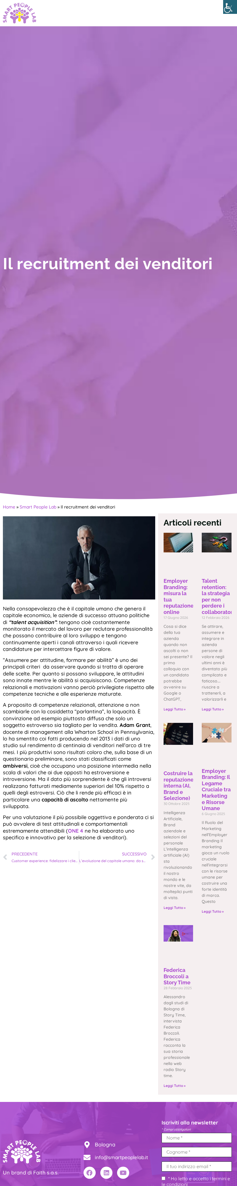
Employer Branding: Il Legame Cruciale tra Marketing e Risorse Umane (216, 790)
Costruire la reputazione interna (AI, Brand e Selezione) (179, 785)
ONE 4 (75, 830)
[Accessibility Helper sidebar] (230, 7)
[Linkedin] (106, 1173)
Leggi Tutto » (175, 709)
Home (9, 507)
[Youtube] (123, 1173)
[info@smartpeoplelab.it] (87, 1157)
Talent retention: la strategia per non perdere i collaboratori (218, 596)
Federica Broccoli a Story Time (177, 976)
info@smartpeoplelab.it (121, 1157)
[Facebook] (90, 1173)
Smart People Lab (38, 507)
